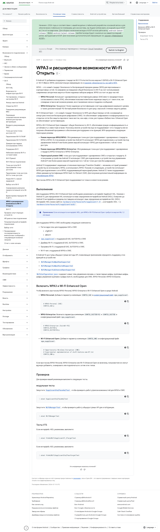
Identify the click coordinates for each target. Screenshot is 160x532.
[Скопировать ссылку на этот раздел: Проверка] (51, 375)
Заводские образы (38, 511)
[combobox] (116, 3)
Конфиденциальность (98, 527)
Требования (36, 501)
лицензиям (77, 478)
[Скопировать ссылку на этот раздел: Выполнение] (55, 189)
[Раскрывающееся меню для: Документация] (33, 2)
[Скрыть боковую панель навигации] (26, 528)
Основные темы (59, 14)
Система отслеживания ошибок (128, 515)
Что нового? (7, 14)
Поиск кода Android (46, 3)
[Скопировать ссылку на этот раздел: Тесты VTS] (49, 425)
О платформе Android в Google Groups (88, 511)
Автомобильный (118, 14)
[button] (13, 34)
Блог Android (79, 504)
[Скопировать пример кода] (128, 301)
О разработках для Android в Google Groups (90, 515)
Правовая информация (70, 527)
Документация (24, 3)
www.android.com (123, 504)
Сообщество (55, 527)
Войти (154, 3)
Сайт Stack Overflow (124, 511)
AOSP (38, 60)
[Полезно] (124, 60)
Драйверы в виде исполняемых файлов (45, 515)
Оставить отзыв (115, 527)
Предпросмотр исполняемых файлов (45, 508)
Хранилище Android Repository (43, 497)
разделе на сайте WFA (101, 83)
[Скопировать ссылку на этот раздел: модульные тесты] (57, 386)
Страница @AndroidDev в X (84, 501)
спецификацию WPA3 (44, 176)
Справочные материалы (140, 14)
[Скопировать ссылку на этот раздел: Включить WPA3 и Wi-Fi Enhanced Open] (89, 286)
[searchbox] (15, 21)
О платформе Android (40, 527)
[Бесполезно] (127, 60)
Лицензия (84, 527)
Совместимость (78, 14)
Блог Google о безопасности (85, 508)
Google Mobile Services (125, 508)
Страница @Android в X (83, 497)
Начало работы (24, 14)
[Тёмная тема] (125, 301)
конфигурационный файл (103, 295)
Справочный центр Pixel (125, 501)
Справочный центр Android (127, 497)
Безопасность (41, 14)
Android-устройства (98, 14)
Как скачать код (37, 504)
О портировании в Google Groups (86, 518)
